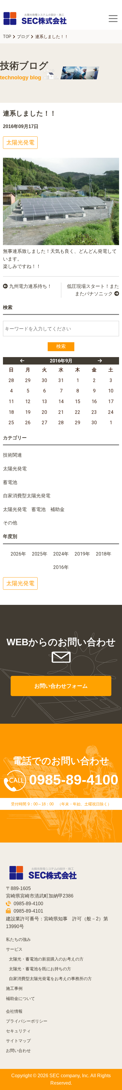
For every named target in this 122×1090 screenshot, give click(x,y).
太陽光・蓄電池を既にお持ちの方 (40, 968)
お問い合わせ (18, 1050)
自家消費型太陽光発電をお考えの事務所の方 (50, 978)
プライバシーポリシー (26, 1021)
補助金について (20, 998)
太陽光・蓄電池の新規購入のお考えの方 (46, 959)
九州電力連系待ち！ (30, 286)
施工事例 (14, 988)
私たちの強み (18, 939)
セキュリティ (18, 1031)
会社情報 (14, 1011)
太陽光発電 (20, 142)
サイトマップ (18, 1040)
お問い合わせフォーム (61, 686)
